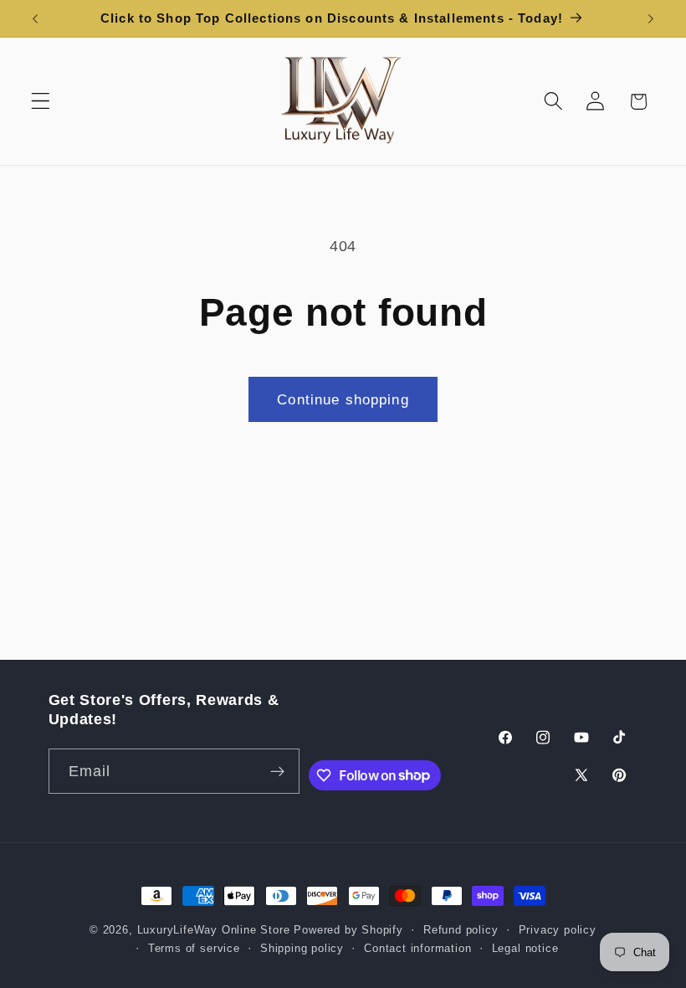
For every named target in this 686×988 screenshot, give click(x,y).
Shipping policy (302, 949)
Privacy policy (557, 930)
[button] (40, 101)
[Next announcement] (650, 18)
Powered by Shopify (348, 930)
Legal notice (525, 949)
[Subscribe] (277, 771)
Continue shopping (343, 399)
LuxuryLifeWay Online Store (213, 930)
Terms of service (194, 949)
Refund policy (460, 930)
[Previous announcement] (35, 18)
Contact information (417, 949)
